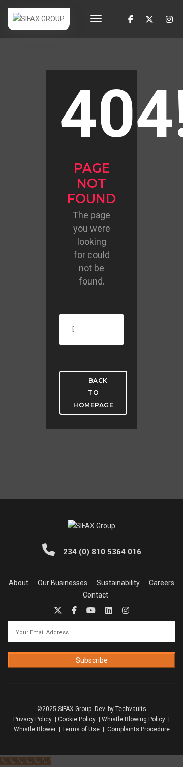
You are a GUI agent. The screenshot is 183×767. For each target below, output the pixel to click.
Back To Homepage (93, 393)
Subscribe (92, 660)
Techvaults (130, 709)
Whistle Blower (35, 729)
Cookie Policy (77, 719)
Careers (161, 583)
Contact (95, 595)
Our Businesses (62, 583)
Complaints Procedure (138, 729)
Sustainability (118, 583)
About (18, 583)
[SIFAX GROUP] (39, 18)
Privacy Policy (33, 719)
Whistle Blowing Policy (133, 719)
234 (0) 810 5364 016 (101, 551)
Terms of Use (81, 729)
